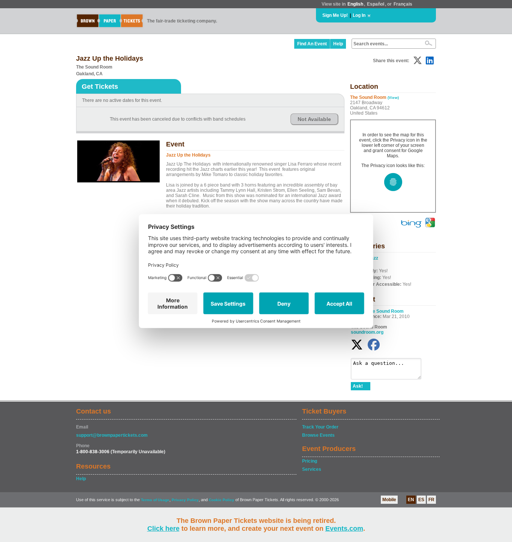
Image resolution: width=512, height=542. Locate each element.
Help (338, 43)
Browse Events (318, 435)
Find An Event (312, 43)
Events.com (344, 528)
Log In (359, 15)
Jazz (373, 258)
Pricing (309, 461)
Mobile (389, 499)
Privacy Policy (185, 500)
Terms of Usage (155, 500)
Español (375, 4)
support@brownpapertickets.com (112, 435)
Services (311, 469)
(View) (393, 98)
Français (403, 4)
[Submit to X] (417, 60)
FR (431, 499)
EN (411, 499)
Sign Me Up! (335, 15)
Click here (163, 528)
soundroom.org (367, 332)
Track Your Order (320, 427)
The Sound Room (385, 311)
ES (421, 499)
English (355, 4)
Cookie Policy (221, 500)
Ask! (358, 386)
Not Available (314, 119)
